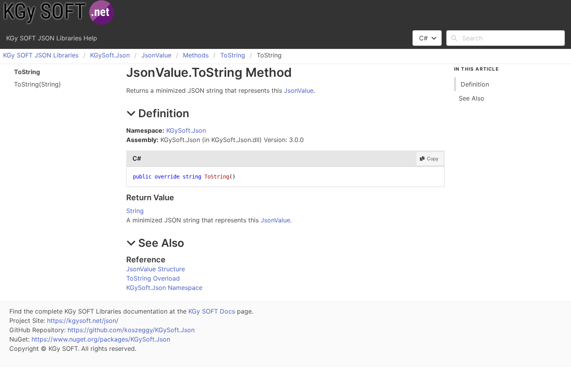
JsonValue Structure (155, 269)
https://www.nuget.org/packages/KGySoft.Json (100, 339)
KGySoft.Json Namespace (164, 287)
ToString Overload (153, 278)
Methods (196, 55)
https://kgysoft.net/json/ (82, 320)
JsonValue (156, 55)
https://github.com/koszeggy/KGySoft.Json (131, 330)
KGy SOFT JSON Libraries (40, 55)
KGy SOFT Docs (211, 311)
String (135, 211)
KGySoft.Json (110, 55)
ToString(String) (37, 84)
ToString (232, 55)
